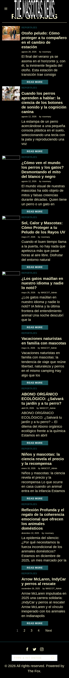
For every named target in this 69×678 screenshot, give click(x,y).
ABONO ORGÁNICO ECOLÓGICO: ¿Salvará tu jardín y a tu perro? (42, 398)
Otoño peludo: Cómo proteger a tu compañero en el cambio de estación (44, 40)
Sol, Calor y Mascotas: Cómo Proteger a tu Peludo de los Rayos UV (43, 227)
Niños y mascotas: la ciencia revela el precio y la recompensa (42, 459)
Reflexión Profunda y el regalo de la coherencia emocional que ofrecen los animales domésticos (42, 519)
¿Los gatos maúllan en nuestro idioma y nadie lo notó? (42, 283)
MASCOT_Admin (49, 292)
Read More (35, 82)
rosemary (46, 52)
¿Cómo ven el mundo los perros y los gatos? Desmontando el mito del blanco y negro (42, 170)
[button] (53, 657)
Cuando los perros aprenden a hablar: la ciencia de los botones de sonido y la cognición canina (43, 102)
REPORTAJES (29, 27)
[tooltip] (27, 649)
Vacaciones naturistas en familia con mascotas (43, 340)
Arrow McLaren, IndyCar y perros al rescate (43, 581)
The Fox (34, 671)
